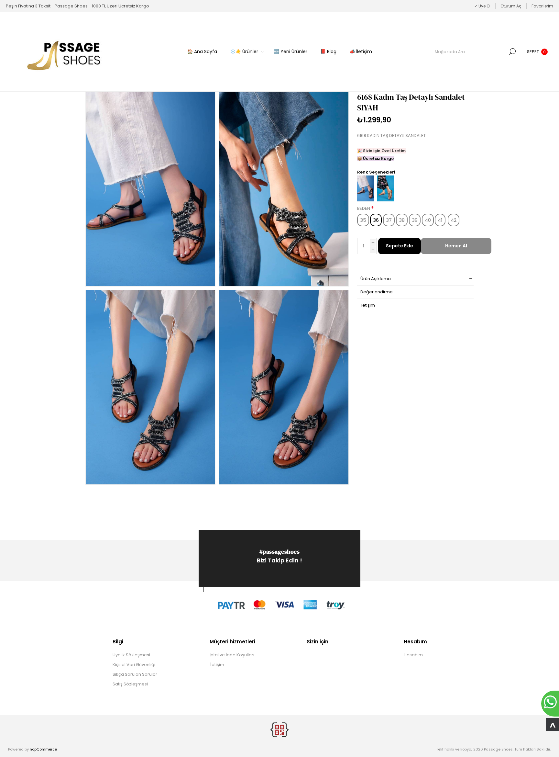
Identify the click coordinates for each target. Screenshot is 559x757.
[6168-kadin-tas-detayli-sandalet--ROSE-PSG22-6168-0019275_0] (385, 200)
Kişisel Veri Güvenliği (134, 664)
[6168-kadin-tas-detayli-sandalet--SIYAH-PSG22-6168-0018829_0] (150, 189)
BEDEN (364, 209)
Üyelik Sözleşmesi (131, 655)
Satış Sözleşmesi (130, 684)
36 (376, 220)
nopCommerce (43, 749)
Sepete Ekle (399, 246)
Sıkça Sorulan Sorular (135, 674)
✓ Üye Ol (482, 6)
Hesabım (413, 655)
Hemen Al (456, 246)
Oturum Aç (510, 6)
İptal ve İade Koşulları (232, 655)
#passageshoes (279, 552)
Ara (512, 51)
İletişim (217, 664)
